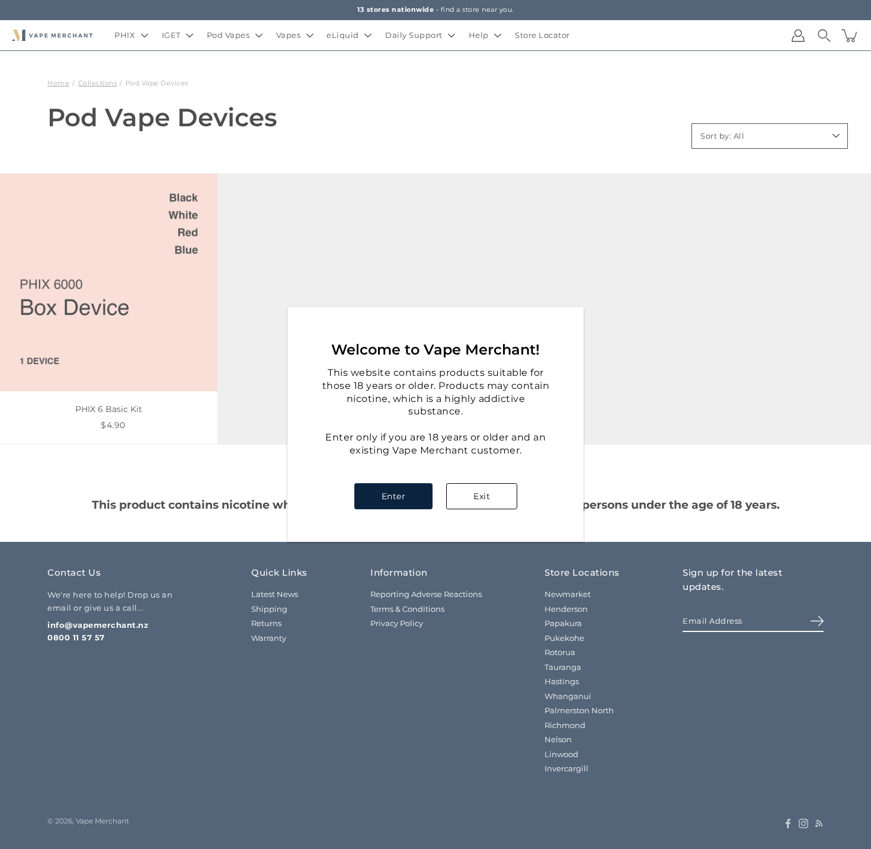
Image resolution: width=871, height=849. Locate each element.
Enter (394, 496)
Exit (481, 496)
